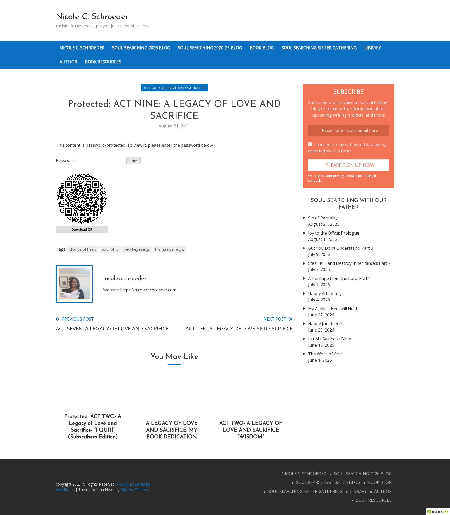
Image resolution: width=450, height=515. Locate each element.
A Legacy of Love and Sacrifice (174, 87)
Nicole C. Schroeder (92, 17)
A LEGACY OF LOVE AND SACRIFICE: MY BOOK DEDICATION (172, 430)
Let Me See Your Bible (329, 339)
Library (372, 48)
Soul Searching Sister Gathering (319, 48)
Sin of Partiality (323, 218)
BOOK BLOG (262, 48)
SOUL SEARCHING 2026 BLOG (141, 48)
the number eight (169, 249)
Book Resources (103, 62)
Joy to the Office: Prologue (333, 233)
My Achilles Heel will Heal (332, 308)
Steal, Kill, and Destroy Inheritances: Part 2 (349, 263)
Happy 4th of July (325, 293)
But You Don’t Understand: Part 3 (340, 248)
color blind (110, 249)
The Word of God (325, 354)
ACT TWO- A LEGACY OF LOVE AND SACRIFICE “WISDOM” (250, 430)
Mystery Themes (135, 489)
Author (68, 62)
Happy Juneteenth (326, 324)
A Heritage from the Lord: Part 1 (339, 278)
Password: (66, 160)
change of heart (82, 249)
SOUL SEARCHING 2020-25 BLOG (210, 48)
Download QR (82, 229)
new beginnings (137, 249)
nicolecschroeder (124, 279)
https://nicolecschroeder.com (148, 290)
